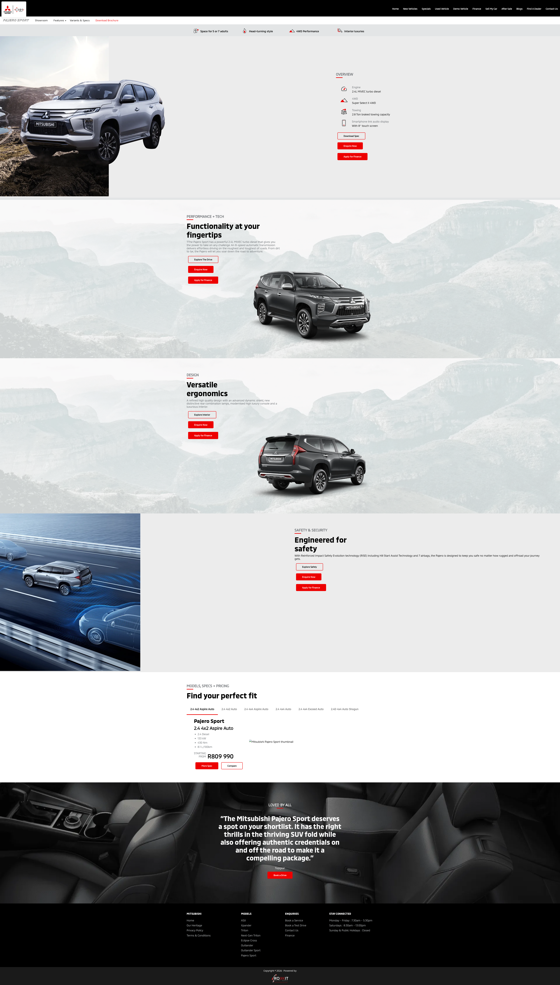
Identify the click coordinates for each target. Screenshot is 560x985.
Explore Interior (202, 414)
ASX (243, 920)
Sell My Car (491, 8)
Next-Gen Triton (250, 935)
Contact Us (552, 8)
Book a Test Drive (295, 925)
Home (395, 8)
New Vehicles (410, 8)
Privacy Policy (195, 930)
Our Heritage (194, 925)
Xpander (246, 925)
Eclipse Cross (249, 940)
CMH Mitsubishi (14, 9)
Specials (426, 8)
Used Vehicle (442, 8)
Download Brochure (107, 20)
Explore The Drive (203, 259)
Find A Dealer (534, 8)
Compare (232, 765)
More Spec (207, 765)
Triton (244, 930)
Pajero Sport (248, 955)
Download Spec (351, 136)
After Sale (507, 8)
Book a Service (294, 920)
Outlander (247, 945)
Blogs (519, 8)
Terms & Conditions (199, 935)
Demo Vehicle (460, 8)
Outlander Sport (250, 950)
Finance (477, 8)
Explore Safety (309, 567)
